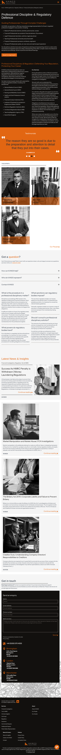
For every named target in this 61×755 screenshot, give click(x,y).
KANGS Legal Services (9, 7)
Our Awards (34, 714)
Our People (54, 247)
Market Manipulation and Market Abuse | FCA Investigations (28, 441)
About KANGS (35, 709)
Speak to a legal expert (9, 55)
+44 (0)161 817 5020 (11, 680)
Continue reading (24, 392)
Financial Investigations (8, 363)
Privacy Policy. (6, 638)
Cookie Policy (21, 737)
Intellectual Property (6, 726)
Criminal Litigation (5, 714)
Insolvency (3, 721)
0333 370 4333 (16, 263)
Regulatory (18, 363)
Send (55, 635)
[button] (26, 156)
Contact (5, 740)
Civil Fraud (3, 716)
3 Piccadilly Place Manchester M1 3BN (11, 677)
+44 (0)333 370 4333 (14, 643)
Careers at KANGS (7, 737)
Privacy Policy (21, 735)
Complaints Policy (22, 740)
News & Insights (7, 735)
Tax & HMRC (25, 363)
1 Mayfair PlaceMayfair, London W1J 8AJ (10, 664)
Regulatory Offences (19, 7)
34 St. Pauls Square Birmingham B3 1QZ (11, 652)
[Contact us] (56, 747)
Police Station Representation (8, 729)
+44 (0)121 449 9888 (12, 656)
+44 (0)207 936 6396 (12, 668)
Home (2, 7)
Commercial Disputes (6, 724)
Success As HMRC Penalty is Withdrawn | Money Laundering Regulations (15, 371)
